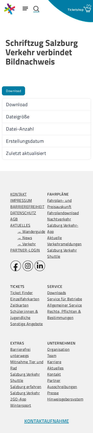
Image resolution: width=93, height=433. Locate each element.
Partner (54, 380)
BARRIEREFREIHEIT (27, 206)
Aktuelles (55, 368)
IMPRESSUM (21, 200)
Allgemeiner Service (64, 305)
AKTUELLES (20, 225)
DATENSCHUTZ (23, 213)
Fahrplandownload (63, 213)
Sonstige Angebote (26, 324)
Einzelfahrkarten (24, 299)
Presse (53, 393)
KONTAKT (18, 194)
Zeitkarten (19, 305)
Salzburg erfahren (25, 386)
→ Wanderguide (31, 231)
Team (51, 355)
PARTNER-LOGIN (25, 250)
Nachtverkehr (59, 219)
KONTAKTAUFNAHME (46, 421)
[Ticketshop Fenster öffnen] (75, 9)
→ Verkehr (26, 244)
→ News (24, 238)
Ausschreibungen (62, 386)
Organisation (58, 349)
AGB (14, 219)
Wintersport (20, 405)
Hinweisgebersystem (65, 399)
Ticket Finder (21, 293)
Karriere (54, 362)
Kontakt (54, 374)
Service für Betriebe (64, 299)
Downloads (56, 293)
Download (13, 90)
